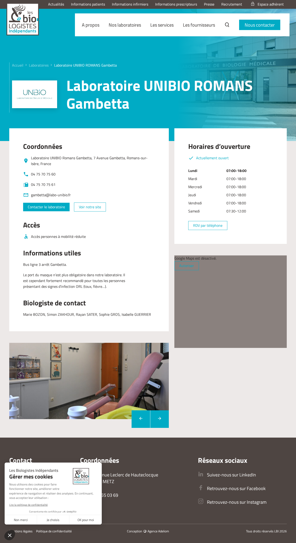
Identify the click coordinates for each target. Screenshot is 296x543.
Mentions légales (21, 531)
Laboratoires (39, 65)
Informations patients (88, 4)
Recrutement (231, 4)
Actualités (56, 4)
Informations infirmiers (130, 4)
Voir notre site (90, 207)
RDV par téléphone (207, 225)
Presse (209, 4)
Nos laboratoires (125, 24)
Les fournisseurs (199, 24)
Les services (162, 24)
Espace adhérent (271, 4)
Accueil (17, 65)
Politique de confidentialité (54, 531)
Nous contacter (260, 24)
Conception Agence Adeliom (148, 531)
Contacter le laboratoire (46, 207)
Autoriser (186, 265)
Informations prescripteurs (176, 4)
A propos (90, 24)
